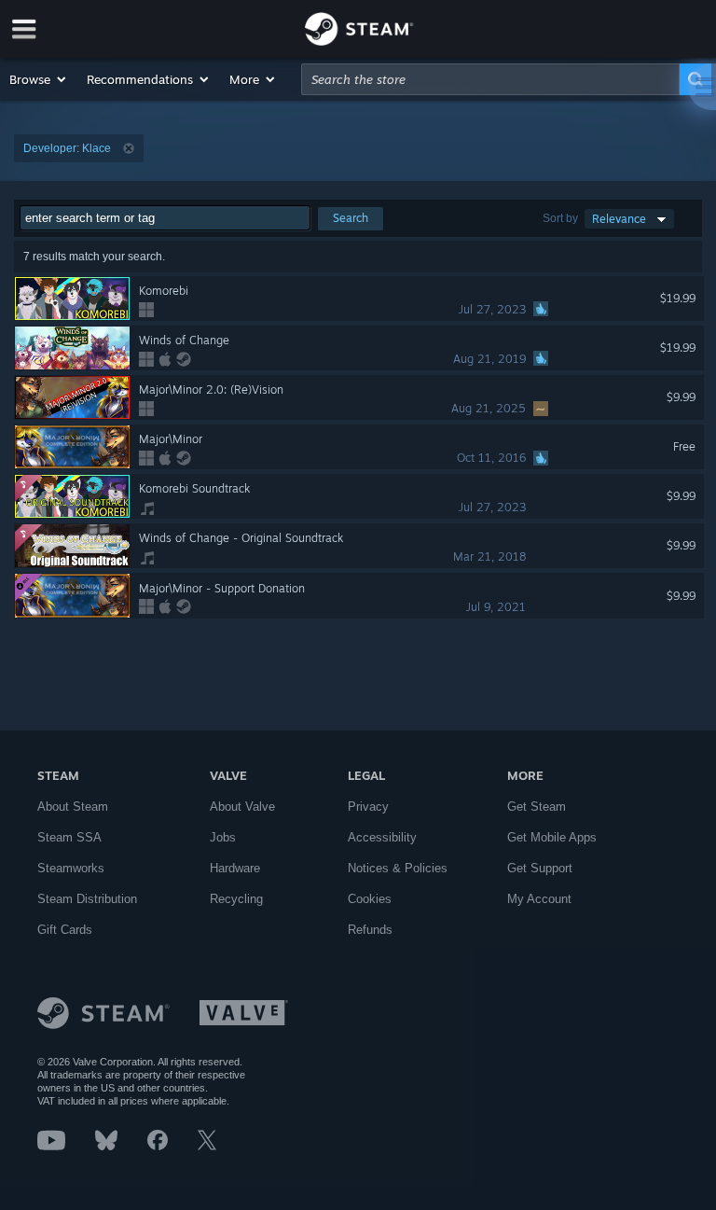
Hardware (235, 868)
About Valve (242, 807)
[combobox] (490, 79)
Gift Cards (64, 930)
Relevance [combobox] (619, 219)
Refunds (370, 930)
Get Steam (536, 807)
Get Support (539, 868)
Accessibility (382, 837)
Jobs (223, 837)
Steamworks (70, 868)
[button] (38, 79)
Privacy (368, 807)
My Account (539, 899)
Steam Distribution (87, 899)
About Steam (72, 807)
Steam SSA (69, 837)
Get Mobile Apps (552, 837)
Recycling (236, 899)
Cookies (370, 899)
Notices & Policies (398, 868)
